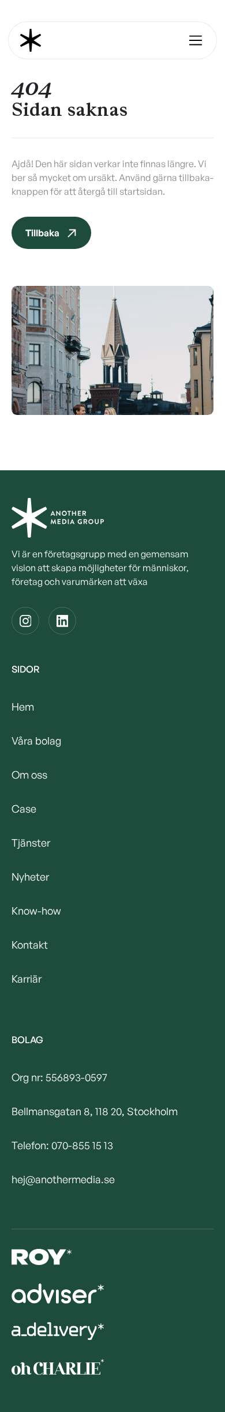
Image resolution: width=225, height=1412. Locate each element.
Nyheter (30, 876)
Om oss (29, 774)
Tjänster (31, 842)
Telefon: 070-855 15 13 (62, 1145)
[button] (195, 40)
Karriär (27, 978)
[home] (30, 40)
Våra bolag (36, 740)
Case (24, 808)
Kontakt (30, 944)
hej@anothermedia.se (63, 1179)
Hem (23, 706)
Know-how (36, 910)
